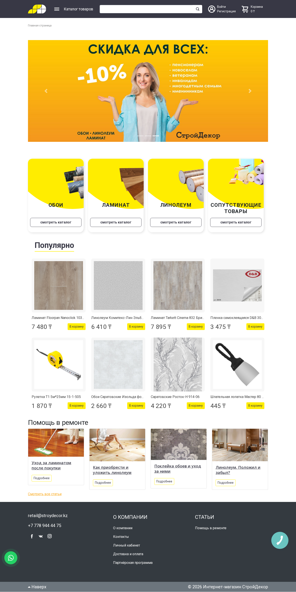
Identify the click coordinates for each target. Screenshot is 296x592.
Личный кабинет (126, 545)
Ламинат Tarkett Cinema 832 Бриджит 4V (183, 318)
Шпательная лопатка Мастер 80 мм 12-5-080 (246, 397)
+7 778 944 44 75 (44, 526)
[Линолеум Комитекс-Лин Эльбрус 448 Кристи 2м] (118, 286)
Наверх (38, 587)
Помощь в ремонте (210, 528)
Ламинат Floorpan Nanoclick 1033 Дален (63, 318)
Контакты (121, 537)
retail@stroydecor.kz (48, 516)
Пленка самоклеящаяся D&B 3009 (237, 318)
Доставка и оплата (128, 554)
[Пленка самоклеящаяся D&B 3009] (237, 286)
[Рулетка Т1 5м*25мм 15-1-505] (59, 365)
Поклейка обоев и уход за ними (177, 469)
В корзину (77, 327)
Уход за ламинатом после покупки (51, 465)
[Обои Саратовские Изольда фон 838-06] (118, 365)
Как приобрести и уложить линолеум (112, 470)
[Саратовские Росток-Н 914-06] (178, 365)
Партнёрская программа (133, 563)
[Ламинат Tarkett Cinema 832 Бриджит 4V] (178, 286)
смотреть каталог (56, 223)
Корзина (257, 6)
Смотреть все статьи (45, 494)
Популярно (54, 245)
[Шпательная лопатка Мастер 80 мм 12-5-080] (237, 365)
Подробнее (42, 478)
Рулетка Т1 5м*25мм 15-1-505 (56, 397)
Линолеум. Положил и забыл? (238, 470)
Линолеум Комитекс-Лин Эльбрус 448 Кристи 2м (131, 318)
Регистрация (226, 11)
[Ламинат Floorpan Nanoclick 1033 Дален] (59, 286)
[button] (46, 91)
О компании (122, 528)
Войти (221, 6)
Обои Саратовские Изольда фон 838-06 (123, 397)
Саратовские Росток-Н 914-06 (175, 397)
